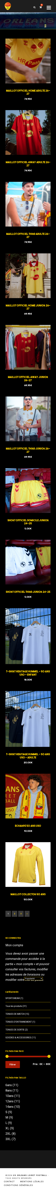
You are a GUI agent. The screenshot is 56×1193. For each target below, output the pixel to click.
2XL (8, 1133)
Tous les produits (13, 1006)
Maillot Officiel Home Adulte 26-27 (28, 92)
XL (7, 1128)
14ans (9, 1106)
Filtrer (12, 1064)
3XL (8, 1139)
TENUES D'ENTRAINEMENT (18, 1022)
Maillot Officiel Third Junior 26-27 (28, 450)
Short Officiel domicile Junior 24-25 (28, 522)
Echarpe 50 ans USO (28, 825)
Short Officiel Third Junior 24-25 (28, 591)
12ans (9, 1101)
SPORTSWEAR (12, 998)
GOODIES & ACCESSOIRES (18, 1037)
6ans (8, 1085)
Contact (9, 1181)
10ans (9, 1096)
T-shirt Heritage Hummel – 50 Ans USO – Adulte (28, 756)
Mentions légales (32, 1181)
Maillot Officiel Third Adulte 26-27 (28, 235)
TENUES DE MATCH (15, 1014)
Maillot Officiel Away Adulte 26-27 (28, 164)
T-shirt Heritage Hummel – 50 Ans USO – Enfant (28, 673)
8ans (8, 1090)
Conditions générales (18, 1185)
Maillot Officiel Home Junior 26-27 (28, 307)
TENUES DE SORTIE (14, 1029)
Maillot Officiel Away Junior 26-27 (28, 378)
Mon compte (14, 945)
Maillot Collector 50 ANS (28, 894)
